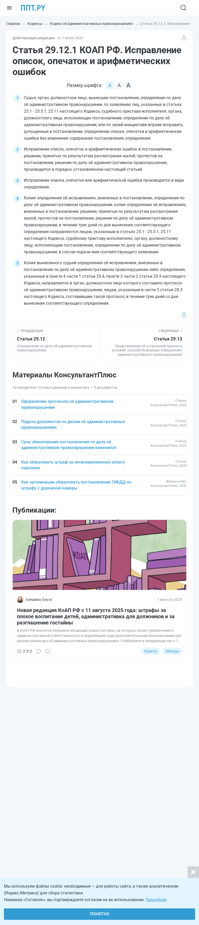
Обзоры (172, 651)
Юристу (150, 651)
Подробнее (156, 899)
